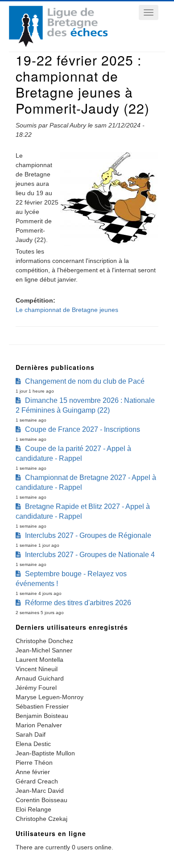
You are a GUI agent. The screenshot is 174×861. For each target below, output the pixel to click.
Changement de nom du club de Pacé (85, 381)
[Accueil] (58, 44)
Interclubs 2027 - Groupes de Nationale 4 (90, 554)
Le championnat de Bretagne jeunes (67, 309)
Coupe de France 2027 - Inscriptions (82, 429)
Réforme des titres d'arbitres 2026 (78, 603)
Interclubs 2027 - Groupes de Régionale (88, 535)
